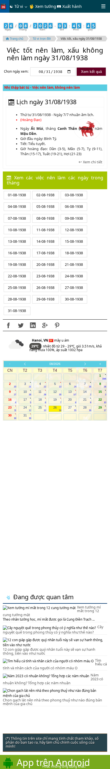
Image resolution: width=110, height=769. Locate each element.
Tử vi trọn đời (42, 39)
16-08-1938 (17, 253)
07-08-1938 (17, 218)
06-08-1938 (74, 206)
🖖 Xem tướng (42, 6)
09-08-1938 (74, 218)
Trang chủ (16, 39)
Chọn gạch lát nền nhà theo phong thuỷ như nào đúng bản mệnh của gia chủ (52, 702)
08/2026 (54, 363)
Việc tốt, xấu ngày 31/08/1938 (81, 39)
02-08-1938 (45, 195)
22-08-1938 (17, 276)
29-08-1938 (45, 299)
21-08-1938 (74, 264)
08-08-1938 (45, 218)
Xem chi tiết (92, 162)
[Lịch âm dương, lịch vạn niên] (4, 6)
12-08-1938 (74, 230)
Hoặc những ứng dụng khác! (64, 766)
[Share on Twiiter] (20, 325)
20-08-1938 (45, 264)
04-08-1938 (17, 206)
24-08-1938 (74, 276)
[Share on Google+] (44, 325)
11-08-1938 (45, 230)
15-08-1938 (74, 241)
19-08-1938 (17, 264)
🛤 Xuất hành (69, 6)
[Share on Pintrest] (57, 325)
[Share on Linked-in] (32, 325)
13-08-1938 (17, 241)
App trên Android (53, 762)
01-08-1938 (17, 195)
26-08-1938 (45, 287)
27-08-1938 (74, 287)
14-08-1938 (45, 241)
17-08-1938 (45, 253)
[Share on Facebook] (8, 325)
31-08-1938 (17, 310)
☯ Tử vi (16, 6)
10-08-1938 (17, 230)
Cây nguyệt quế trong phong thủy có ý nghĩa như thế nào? (53, 630)
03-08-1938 (74, 195)
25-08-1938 (17, 287)
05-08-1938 (45, 206)
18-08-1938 (74, 253)
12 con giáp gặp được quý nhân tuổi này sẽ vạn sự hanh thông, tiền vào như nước (49, 651)
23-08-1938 (45, 276)
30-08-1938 (74, 299)
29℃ (35, 346)
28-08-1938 (17, 299)
